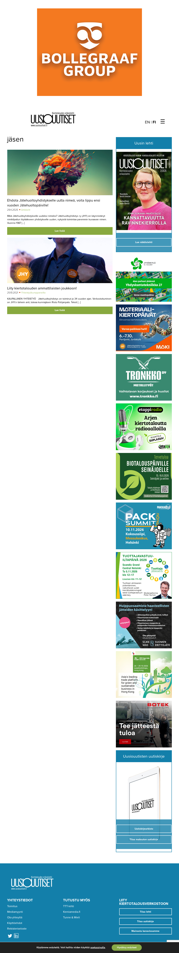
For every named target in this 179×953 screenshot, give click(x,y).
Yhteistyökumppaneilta (33, 292)
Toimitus (12, 906)
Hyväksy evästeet (127, 947)
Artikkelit (25, 209)
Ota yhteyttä (14, 917)
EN (147, 122)
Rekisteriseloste (17, 928)
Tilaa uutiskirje (145, 921)
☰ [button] (162, 121)
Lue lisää (60, 230)
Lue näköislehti (143, 242)
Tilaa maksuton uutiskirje (144, 839)
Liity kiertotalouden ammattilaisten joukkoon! (42, 288)
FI (154, 122)
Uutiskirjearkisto (144, 828)
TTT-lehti (68, 906)
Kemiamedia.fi (71, 912)
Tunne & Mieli (71, 917)
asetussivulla (97, 947)
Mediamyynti (15, 912)
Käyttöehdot (14, 923)
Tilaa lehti (145, 911)
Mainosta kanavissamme (145, 931)
